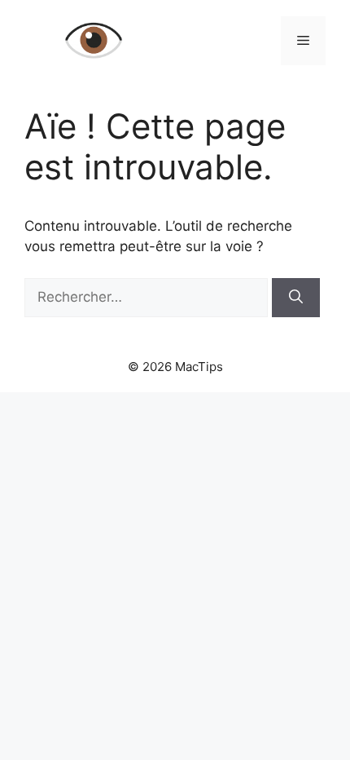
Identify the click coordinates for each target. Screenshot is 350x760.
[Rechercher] (296, 297)
